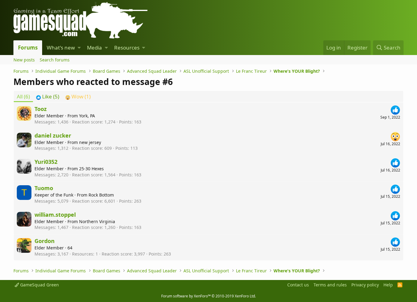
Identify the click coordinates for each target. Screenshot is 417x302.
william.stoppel (55, 214)
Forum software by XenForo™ (208, 296)
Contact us (298, 285)
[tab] (47, 96)
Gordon (44, 241)
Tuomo (43, 188)
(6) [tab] (23, 96)
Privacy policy (365, 285)
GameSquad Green (39, 285)
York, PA (87, 116)
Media (94, 47)
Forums (28, 47)
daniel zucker (52, 135)
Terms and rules (330, 285)
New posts (24, 60)
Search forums (55, 60)
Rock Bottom (101, 195)
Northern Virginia (97, 221)
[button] (79, 47)
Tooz (40, 108)
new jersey (90, 142)
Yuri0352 (45, 161)
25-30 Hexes (91, 168)
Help (388, 285)
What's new (61, 47)
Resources (127, 47)
